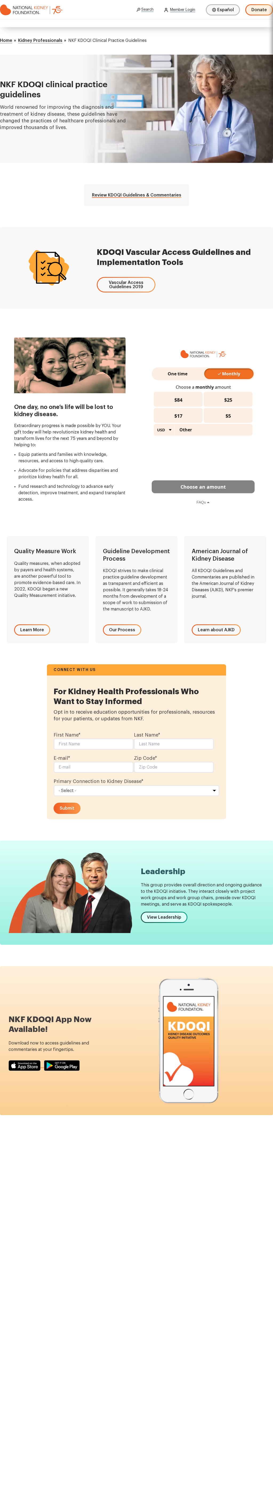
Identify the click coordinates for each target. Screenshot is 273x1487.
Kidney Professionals (40, 40)
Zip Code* (145, 758)
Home (6, 40)
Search (147, 9)
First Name (67, 735)
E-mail (62, 758)
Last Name (147, 735)
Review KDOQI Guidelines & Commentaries (136, 195)
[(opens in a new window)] (26, 1065)
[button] (126, 284)
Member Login (182, 10)
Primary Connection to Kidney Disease (98, 781)
